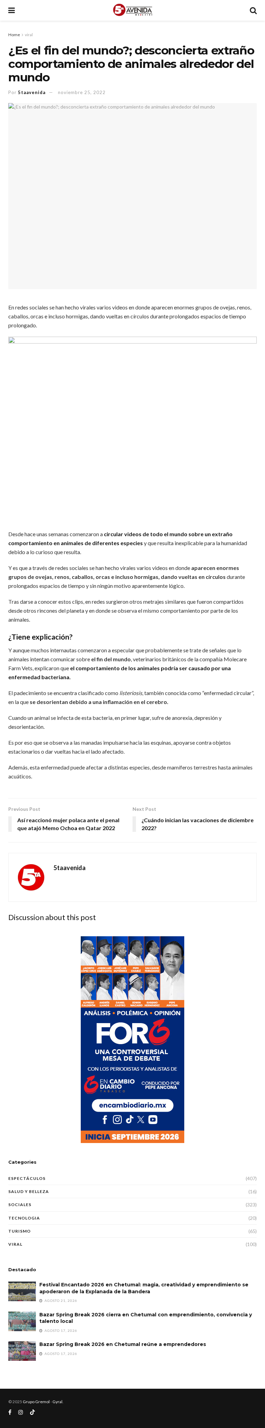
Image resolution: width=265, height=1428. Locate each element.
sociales (19, 1204)
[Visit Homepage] (132, 10)
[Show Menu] (11, 10)
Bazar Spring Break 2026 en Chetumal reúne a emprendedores (122, 1344)
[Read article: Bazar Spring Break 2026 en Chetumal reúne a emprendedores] (22, 1351)
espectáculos (27, 1178)
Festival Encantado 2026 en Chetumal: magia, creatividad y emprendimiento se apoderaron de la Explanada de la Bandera (143, 1288)
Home (14, 34)
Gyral (57, 1401)
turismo (19, 1231)
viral (29, 34)
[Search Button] (253, 10)
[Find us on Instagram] (20, 1412)
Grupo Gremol (36, 1401)
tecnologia (24, 1218)
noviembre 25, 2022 (82, 92)
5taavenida (32, 92)
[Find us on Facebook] (9, 1412)
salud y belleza (28, 1191)
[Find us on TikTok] (32, 1412)
